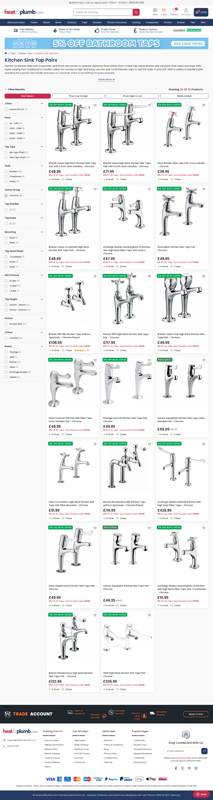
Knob (12, 261)
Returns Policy (51, 749)
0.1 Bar (13, 280)
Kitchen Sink (16, 323)
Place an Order (51, 740)
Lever (12, 266)
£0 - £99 (14, 123)
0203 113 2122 (136, 2)
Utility (13, 181)
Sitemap (108, 762)
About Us (108, 740)
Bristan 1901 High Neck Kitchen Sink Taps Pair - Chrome (125, 336)
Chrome (14, 195)
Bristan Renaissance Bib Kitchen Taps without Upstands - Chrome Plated (124, 503)
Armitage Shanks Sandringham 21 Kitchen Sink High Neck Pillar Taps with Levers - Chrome (126, 250)
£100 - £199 (15, 128)
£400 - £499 (16, 138)
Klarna (48, 766)
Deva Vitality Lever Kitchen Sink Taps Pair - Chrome (73, 587)
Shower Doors (140, 762)
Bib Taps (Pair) (17, 152)
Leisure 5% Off (17, 109)
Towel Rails (139, 758)
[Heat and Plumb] (24, 12)
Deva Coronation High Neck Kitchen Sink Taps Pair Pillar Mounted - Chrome (71, 503)
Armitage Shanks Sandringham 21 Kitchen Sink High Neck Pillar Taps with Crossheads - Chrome (181, 589)
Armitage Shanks (18, 372)
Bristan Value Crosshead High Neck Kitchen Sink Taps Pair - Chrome (69, 248)
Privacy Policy (110, 753)
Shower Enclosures (143, 749)
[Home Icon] (6, 53)
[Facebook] (176, 768)
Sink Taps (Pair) (18, 157)
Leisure (13, 377)
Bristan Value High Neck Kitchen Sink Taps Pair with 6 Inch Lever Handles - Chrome (127, 165)
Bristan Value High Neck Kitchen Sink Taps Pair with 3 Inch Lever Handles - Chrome (72, 165)
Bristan (13, 362)
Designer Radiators (143, 753)
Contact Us (79, 762)
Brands (181, 22)
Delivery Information (54, 744)
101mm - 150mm (18, 304)
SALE (203, 22)
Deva (12, 367)
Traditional (15, 176)
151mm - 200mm (18, 309)
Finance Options (52, 762)
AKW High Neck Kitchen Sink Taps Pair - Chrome (125, 674)
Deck (12, 237)
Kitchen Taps (25, 53)
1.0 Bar (13, 290)
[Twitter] (183, 768)
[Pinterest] (189, 768)
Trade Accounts (52, 758)
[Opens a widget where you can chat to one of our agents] (201, 794)
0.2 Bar (13, 285)
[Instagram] (196, 768)
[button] (186, 12)
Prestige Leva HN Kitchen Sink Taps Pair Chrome (125, 419)
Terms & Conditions (113, 744)
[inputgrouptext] (136, 12)
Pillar (12, 242)
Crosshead (15, 256)
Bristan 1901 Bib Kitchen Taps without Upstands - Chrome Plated (69, 336)
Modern (14, 171)
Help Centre (79, 740)
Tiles (192, 22)
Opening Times (81, 749)
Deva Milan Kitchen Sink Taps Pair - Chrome (177, 248)
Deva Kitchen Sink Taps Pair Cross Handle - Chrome (181, 165)
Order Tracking (81, 744)
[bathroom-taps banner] (106, 43)
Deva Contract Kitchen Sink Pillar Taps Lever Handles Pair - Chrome (70, 419)
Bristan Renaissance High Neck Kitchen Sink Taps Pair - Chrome (71, 674)
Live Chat (78, 758)
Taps (13, 53)
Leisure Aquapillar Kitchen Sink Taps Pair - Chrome (127, 587)
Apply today (196, 714)
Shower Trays (140, 744)
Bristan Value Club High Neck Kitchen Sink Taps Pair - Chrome (180, 336)
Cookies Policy (111, 758)
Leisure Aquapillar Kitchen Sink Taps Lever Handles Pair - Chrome (181, 419)
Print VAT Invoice (82, 753)
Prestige (14, 352)
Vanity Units (139, 740)
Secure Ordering (52, 753)
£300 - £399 (16, 133)
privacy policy (184, 758)
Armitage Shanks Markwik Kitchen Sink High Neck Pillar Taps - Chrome (179, 503)
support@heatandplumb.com (21, 740)
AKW (12, 357)
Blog (106, 749)
